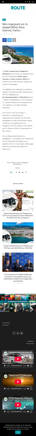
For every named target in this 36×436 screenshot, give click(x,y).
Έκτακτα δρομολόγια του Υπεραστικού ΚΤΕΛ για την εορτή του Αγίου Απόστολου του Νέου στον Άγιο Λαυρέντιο (18, 215)
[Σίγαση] (28, 366)
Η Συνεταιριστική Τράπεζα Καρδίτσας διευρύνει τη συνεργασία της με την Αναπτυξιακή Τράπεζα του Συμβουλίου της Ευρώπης (18, 277)
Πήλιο (17, 168)
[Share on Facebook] (4, 40)
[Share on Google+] (22, 172)
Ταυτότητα (5, 325)
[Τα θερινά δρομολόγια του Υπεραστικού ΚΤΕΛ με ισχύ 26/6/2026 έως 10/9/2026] (18, 232)
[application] (18, 359)
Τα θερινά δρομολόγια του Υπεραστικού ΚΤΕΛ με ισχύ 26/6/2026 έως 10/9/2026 (18, 247)
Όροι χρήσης (6, 323)
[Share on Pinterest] (25, 172)
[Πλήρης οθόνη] (31, 366)
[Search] (33, 2)
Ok (18, 432)
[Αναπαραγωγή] (5, 366)
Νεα (4, 19)
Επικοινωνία (30, 343)
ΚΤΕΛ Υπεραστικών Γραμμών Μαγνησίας (17, 163)
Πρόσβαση (30, 341)
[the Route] (18, 8)
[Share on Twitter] (9, 40)
